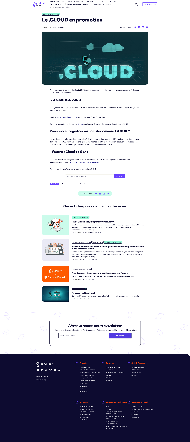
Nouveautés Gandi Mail (83, 293)
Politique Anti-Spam (111, 424)
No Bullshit (135, 412)
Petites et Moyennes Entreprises (115, 372)
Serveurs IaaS (83, 386)
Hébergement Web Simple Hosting (90, 372)
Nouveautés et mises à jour (51, 14)
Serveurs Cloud (84, 417)
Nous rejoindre (136, 417)
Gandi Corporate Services (113, 367)
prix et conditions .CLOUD (67, 117)
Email (81, 389)
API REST (134, 375)
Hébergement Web (85, 414)
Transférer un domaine (86, 409)
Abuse (107, 406)
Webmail (108, 375)
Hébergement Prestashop (87, 381)
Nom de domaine (73, 184)
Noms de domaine (85, 367)
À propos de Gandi (137, 406)
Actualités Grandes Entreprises (82, 242)
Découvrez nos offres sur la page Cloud (85, 162)
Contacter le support (138, 367)
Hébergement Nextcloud (87, 378)
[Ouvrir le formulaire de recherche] (136, 4)
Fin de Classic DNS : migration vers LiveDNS (93, 222)
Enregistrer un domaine (86, 406)
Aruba (80, 124)
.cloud (63, 184)
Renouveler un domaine (87, 412)
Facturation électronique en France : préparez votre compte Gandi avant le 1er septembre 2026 (108, 248)
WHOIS (108, 378)
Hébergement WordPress (87, 375)
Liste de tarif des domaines (87, 370)
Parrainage (109, 381)
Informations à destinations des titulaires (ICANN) (115, 417)
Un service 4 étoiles (42, 377)
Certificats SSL (84, 391)
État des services (136, 370)
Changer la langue (41, 380)
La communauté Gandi (79, 289)
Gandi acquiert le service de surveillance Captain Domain (100, 273)
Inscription (120, 335)
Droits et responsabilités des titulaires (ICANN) (114, 412)
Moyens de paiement (112, 421)
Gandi (75, 260)
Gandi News (47, 27)
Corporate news (98, 242)
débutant (98, 233)
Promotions (83, 184)
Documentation (136, 372)
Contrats (108, 409)
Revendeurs (109, 370)
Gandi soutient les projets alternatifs (142, 409)
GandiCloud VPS (84, 383)
